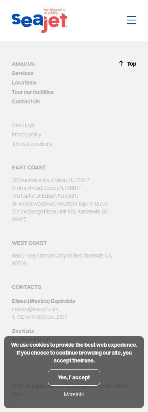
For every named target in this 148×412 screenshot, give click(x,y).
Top (131, 63)
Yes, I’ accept (74, 377)
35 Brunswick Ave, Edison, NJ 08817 (51, 180)
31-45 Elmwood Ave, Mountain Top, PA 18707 (60, 203)
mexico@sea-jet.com (35, 309)
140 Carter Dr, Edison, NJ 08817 (45, 195)
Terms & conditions (32, 143)
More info (74, 394)
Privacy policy (26, 134)
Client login (23, 125)
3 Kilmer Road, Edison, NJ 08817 (46, 187)
